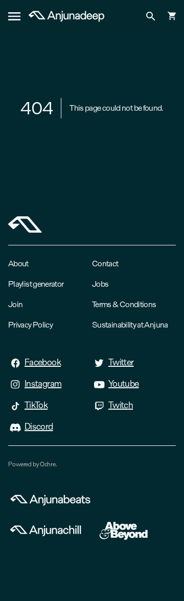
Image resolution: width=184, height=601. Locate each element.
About (18, 263)
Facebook (43, 362)
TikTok (36, 405)
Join (15, 304)
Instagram (43, 383)
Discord (39, 426)
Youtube (123, 383)
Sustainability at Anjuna (130, 325)
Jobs (100, 284)
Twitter (121, 362)
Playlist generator (35, 284)
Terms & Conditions (124, 304)
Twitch (120, 405)
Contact (105, 263)
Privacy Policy (30, 325)
